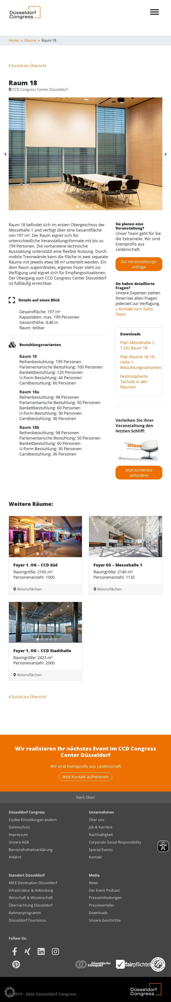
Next (165, 154)
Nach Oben (85, 797)
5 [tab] (94, 206)
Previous (5, 154)
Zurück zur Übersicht (28, 65)
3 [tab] (85, 206)
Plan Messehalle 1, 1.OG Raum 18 (137, 345)
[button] (10, 992)
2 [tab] (81, 206)
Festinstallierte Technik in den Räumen (134, 382)
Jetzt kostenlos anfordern (139, 472)
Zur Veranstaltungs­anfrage (139, 264)
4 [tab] (90, 206)
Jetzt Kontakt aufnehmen (85, 776)
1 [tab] (76, 206)
